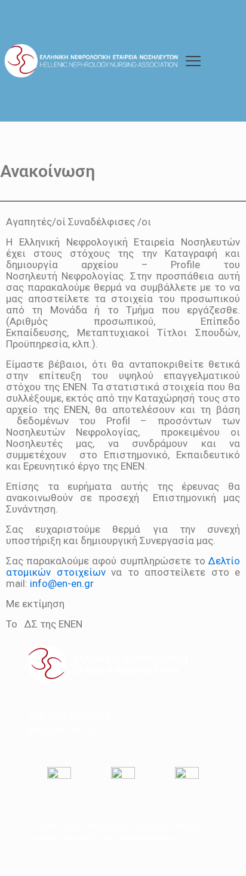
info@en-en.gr (62, 583)
